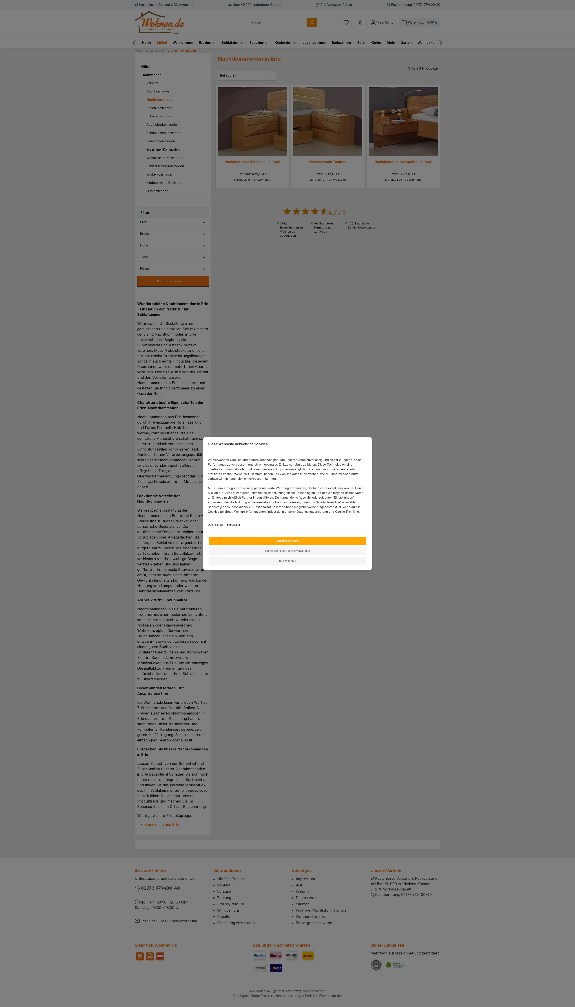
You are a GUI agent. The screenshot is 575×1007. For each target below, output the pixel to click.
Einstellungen (287, 560)
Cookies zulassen (287, 541)
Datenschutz (215, 524)
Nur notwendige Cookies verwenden (287, 550)
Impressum (233, 524)
